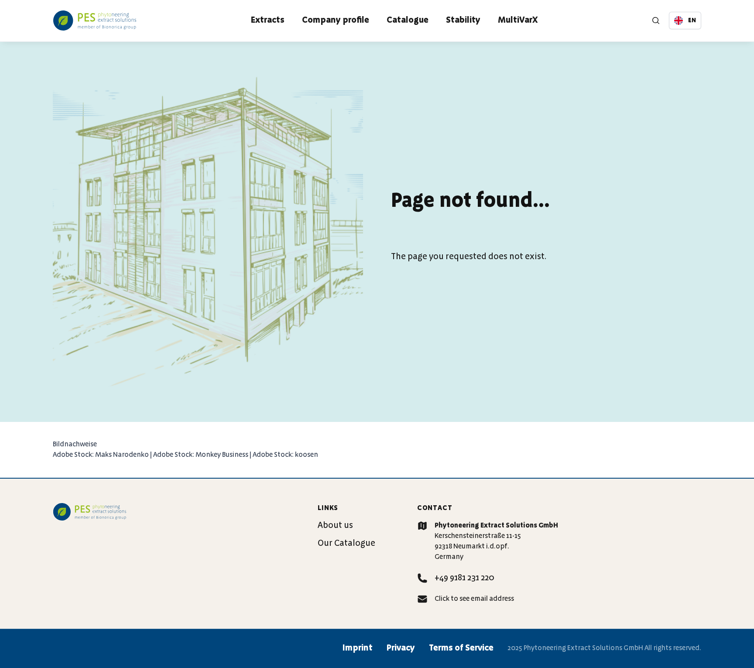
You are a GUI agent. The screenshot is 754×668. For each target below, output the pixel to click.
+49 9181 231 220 (464, 578)
